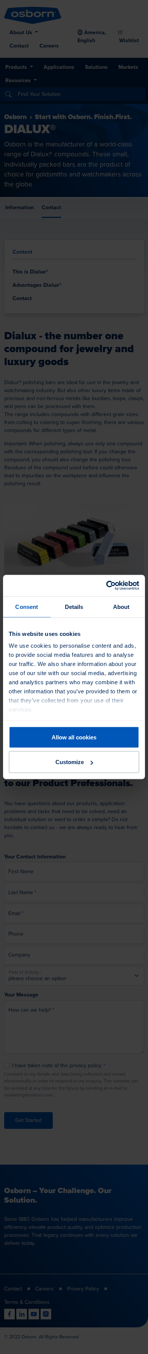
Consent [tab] (26, 606)
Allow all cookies (74, 737)
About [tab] (121, 606)
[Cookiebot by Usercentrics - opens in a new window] (106, 586)
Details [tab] (74, 606)
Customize (69, 762)
